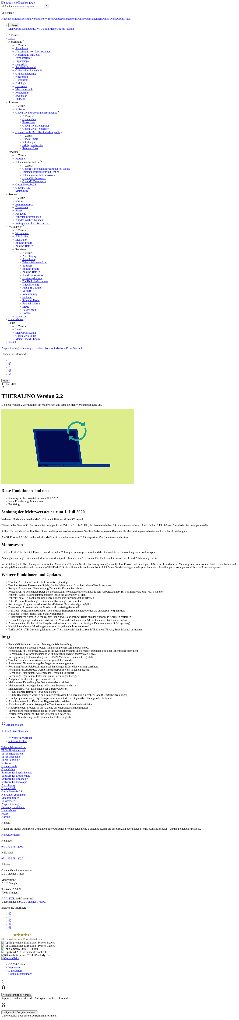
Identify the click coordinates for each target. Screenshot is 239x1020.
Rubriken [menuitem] (20, 249)
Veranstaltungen (93, 18)
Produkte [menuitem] (13, 151)
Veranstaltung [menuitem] (29, 294)
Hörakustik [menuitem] (21, 79)
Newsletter (65, 18)
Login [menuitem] (11, 322)
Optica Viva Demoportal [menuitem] (36, 125)
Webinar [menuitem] (27, 297)
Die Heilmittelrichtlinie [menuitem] (35, 281)
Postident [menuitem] (20, 213)
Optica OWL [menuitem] (22, 187)
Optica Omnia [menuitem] (30, 138)
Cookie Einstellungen (20, 973)
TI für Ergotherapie (12, 753)
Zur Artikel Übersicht (16, 731)
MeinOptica (77, 18)
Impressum (14, 967)
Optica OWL (8, 788)
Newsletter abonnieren (13, 794)
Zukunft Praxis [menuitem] (23, 242)
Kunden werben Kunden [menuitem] (29, 219)
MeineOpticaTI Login (62, 28)
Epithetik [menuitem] (20, 98)
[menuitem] (36, 112)
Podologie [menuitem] (21, 83)
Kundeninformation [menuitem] (33, 275)
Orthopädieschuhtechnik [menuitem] (28, 70)
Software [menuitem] (13, 102)
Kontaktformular (10, 834)
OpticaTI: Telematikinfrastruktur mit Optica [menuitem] (46, 168)
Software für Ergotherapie (15, 775)
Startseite (78, 348)
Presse (69, 348)
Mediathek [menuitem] (21, 239)
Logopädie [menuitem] (21, 64)
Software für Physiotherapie (16, 772)
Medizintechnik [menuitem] (24, 89)
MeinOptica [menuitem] (22, 190)
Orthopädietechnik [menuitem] (25, 73)
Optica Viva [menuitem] (29, 119)
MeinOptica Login (18, 28)
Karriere (61, 348)
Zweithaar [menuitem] (21, 95)
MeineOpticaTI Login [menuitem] (27, 338)
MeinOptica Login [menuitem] (25, 332)
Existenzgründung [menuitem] (32, 278)
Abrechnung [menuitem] (15, 41)
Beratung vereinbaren (33, 18)
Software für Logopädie (14, 778)
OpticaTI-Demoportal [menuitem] (34, 181)
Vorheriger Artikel (21, 737)
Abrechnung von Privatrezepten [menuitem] (33, 51)
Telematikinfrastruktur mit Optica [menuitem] (40, 171)
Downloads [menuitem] (21, 207)
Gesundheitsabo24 (11, 791)
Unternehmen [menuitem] (15, 319)
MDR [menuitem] (25, 306)
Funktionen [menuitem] (28, 122)
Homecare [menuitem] (21, 86)
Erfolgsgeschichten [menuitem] (32, 145)
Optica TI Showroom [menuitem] (34, 178)
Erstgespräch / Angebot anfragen (19, 1012)
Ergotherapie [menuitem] (22, 60)
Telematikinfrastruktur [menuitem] (27, 162)
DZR (12, 898)
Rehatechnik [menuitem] (22, 92)
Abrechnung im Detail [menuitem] (27, 54)
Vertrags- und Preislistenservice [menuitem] (32, 223)
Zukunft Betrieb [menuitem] (24, 245)
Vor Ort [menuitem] (26, 290)
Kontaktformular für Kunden (17, 995)
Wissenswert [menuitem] (15, 226)
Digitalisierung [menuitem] (30, 284)
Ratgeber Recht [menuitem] (31, 300)
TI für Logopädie (10, 756)
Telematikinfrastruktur (13, 747)
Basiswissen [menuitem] (29, 309)
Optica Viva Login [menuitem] (25, 335)
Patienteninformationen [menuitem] (28, 216)
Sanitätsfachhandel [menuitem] (25, 67)
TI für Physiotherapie (13, 750)
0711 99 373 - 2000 (12, 846)
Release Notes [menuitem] (30, 148)
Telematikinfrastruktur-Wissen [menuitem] (38, 175)
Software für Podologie (14, 781)
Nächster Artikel (17, 741)
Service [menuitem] (12, 194)
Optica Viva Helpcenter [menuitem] (35, 128)
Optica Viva (124, 18)
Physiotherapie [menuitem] (23, 57)
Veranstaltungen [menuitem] (24, 204)
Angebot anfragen (11, 18)
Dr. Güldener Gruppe (33, 901)
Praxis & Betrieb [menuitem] (31, 287)
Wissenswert (52, 18)
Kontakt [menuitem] (12, 342)
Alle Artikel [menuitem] (21, 236)
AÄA (4, 898)
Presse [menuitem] (18, 210)
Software (6, 763)
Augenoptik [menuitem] (22, 76)
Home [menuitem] (11, 38)
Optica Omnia (109, 18)
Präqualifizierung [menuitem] (31, 303)
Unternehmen (8, 810)
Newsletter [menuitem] (21, 316)
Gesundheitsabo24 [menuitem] (25, 184)
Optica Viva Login (39, 28)
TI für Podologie (10, 759)
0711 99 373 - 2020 (12, 858)
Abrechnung (8, 785)
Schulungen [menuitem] (29, 142)
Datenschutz (15, 970)
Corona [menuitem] (26, 312)
